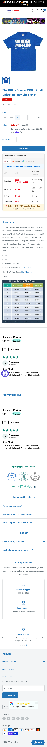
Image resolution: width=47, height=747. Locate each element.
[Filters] (4, 349)
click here (27, 267)
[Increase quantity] (26, 139)
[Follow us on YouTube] (22, 718)
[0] (42, 10)
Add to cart (23, 148)
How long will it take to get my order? (18, 514)
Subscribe (10, 695)
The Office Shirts (27, 272)
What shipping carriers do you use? (17, 522)
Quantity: (6, 140)
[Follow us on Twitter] (8, 718)
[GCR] (11, 703)
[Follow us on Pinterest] (18, 718)
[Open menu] (3, 11)
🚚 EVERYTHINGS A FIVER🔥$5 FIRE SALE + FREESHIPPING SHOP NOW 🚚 (23, 3)
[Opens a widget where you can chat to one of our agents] (38, 743)
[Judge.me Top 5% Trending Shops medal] (40, 476)
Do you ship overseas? (12, 506)
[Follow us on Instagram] (13, 718)
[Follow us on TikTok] (27, 718)
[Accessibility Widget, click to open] (5, 373)
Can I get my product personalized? (17, 550)
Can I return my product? (13, 541)
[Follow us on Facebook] (4, 718)
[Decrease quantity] (13, 139)
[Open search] (33, 10)
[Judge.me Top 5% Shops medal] (28, 476)
